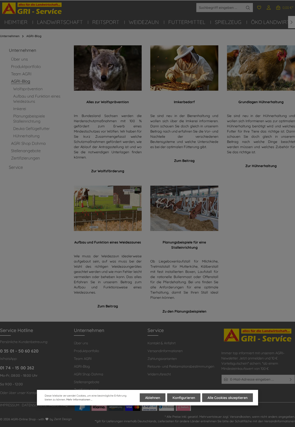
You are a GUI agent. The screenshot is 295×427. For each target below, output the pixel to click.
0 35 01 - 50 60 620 (19, 351)
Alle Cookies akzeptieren (227, 397)
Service (156, 330)
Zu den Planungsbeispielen (184, 311)
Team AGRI (83, 358)
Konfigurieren (184, 397)
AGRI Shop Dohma (88, 374)
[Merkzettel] (259, 7)
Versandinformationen (165, 351)
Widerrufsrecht (159, 374)
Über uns (81, 343)
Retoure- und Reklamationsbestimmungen (181, 366)
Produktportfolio (86, 351)
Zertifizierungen (86, 389)
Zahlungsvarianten (162, 358)
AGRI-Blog (82, 366)
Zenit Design (63, 419)
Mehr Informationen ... (79, 399)
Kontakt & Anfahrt (162, 343)
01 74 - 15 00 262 (17, 367)
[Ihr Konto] (268, 7)
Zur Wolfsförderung (107, 171)
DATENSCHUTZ (34, 405)
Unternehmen (89, 330)
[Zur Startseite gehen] (32, 8)
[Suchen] (248, 7)
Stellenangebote (86, 382)
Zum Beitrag (184, 160)
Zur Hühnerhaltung (261, 166)
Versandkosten (240, 417)
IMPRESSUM (9, 405)
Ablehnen (152, 397)
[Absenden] (291, 379)
